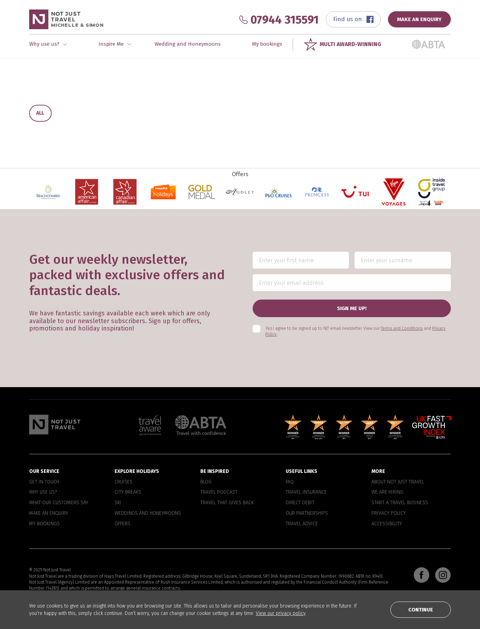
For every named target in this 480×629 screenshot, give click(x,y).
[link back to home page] (54, 425)
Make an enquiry (48, 513)
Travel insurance (306, 492)
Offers (122, 523)
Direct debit (300, 502)
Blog (206, 482)
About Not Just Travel (397, 482)
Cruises (123, 482)
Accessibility (386, 523)
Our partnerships (307, 513)
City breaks (128, 492)
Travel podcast (219, 492)
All (40, 113)
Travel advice (302, 523)
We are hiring (387, 492)
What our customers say (58, 502)
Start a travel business (399, 502)
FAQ (290, 482)
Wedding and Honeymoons (188, 44)
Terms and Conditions (402, 328)
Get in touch (44, 482)
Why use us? (43, 492)
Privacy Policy (388, 513)
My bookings (267, 44)
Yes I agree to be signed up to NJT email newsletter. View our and (355, 331)
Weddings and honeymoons (148, 513)
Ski (118, 502)
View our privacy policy (280, 613)
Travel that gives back (227, 502)
